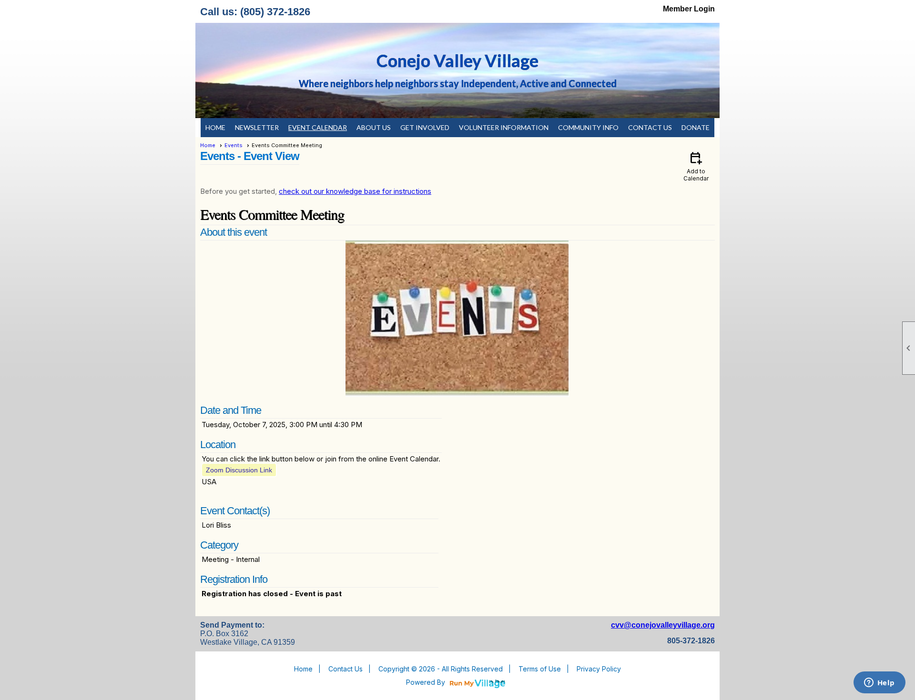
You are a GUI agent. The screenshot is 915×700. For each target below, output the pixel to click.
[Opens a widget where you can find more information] (879, 683)
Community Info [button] (588, 127)
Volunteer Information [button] (504, 127)
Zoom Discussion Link (239, 470)
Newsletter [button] (257, 127)
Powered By (426, 682)
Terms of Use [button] (539, 669)
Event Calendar (317, 127)
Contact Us (650, 127)
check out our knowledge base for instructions (355, 191)
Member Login (689, 9)
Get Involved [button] (424, 127)
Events (233, 145)
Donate (695, 127)
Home (215, 127)
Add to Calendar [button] (696, 166)
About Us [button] (373, 127)
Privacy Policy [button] (599, 669)
